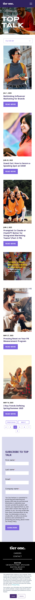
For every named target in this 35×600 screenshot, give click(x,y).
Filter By (10, 41)
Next (23, 422)
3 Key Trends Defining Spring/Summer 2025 (14, 407)
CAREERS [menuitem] (17, 553)
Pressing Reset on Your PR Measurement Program (16, 339)
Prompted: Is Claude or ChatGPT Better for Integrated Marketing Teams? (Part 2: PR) (14, 234)
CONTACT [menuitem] (17, 556)
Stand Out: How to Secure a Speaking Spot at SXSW (16, 164)
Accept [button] (13, 596)
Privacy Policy (15, 584)
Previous (11, 422)
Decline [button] (22, 596)
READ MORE (10, 104)
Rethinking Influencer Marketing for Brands (14, 97)
